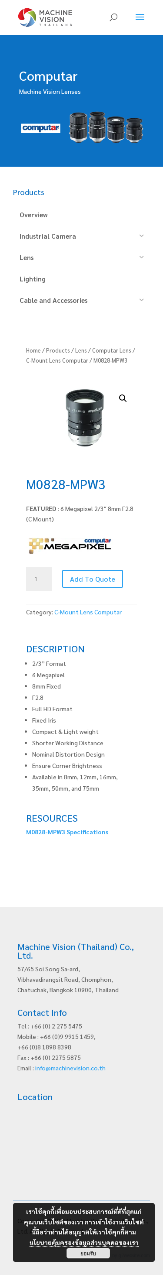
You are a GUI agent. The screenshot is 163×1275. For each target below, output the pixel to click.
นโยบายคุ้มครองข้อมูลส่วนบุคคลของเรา (84, 1242)
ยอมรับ (88, 1253)
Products (58, 350)
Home (33, 350)
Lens (81, 350)
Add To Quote (92, 578)
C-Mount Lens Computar (57, 360)
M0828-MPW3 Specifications (67, 832)
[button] (123, 398)
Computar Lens (111, 350)
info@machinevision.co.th (70, 1068)
